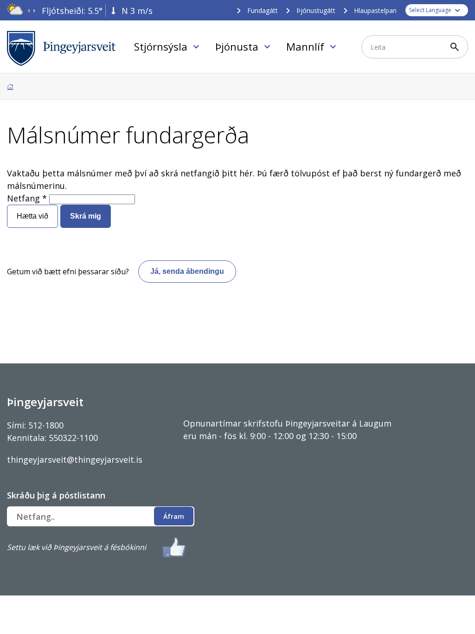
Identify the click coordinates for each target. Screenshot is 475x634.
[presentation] (29, 11)
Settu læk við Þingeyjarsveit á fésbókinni (76, 547)
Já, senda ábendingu (187, 271)
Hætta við (32, 216)
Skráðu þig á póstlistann (56, 495)
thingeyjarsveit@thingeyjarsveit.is (74, 459)
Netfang (23, 198)
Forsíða (10, 87)
